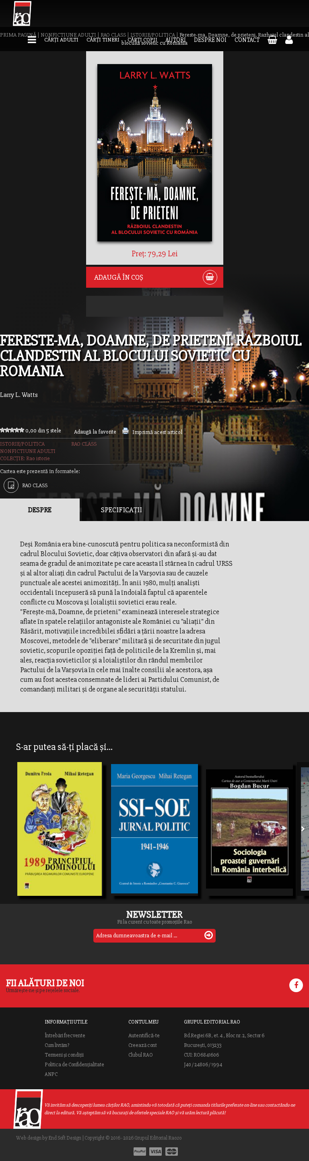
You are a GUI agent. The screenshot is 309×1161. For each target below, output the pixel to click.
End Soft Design (64, 1138)
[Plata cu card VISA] (155, 1151)
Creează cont (142, 1045)
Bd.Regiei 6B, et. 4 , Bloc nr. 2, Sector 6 (224, 1035)
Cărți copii (142, 39)
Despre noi (210, 40)
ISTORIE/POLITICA (22, 443)
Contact (247, 40)
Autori (175, 40)
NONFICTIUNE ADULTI (28, 451)
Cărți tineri (103, 39)
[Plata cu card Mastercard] (171, 1151)
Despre (40, 509)
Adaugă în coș (118, 277)
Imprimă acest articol (157, 432)
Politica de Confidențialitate (74, 1064)
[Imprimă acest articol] (125, 432)
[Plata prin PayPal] (140, 1151)
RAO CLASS (84, 443)
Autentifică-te (144, 1035)
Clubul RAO (140, 1055)
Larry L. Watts (19, 395)
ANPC (51, 1074)
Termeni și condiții (64, 1055)
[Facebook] (296, 985)
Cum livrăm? (57, 1045)
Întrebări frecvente (65, 1035)
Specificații (121, 509)
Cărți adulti (61, 39)
